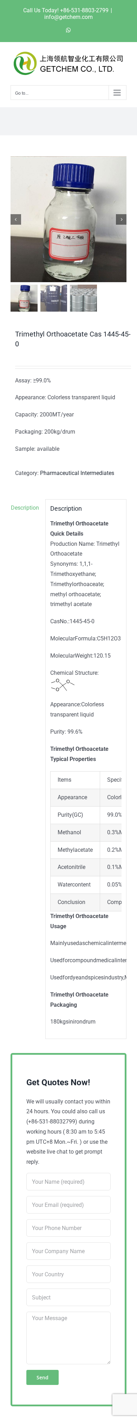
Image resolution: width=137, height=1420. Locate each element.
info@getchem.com (68, 17)
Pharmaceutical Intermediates (77, 473)
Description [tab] (25, 507)
